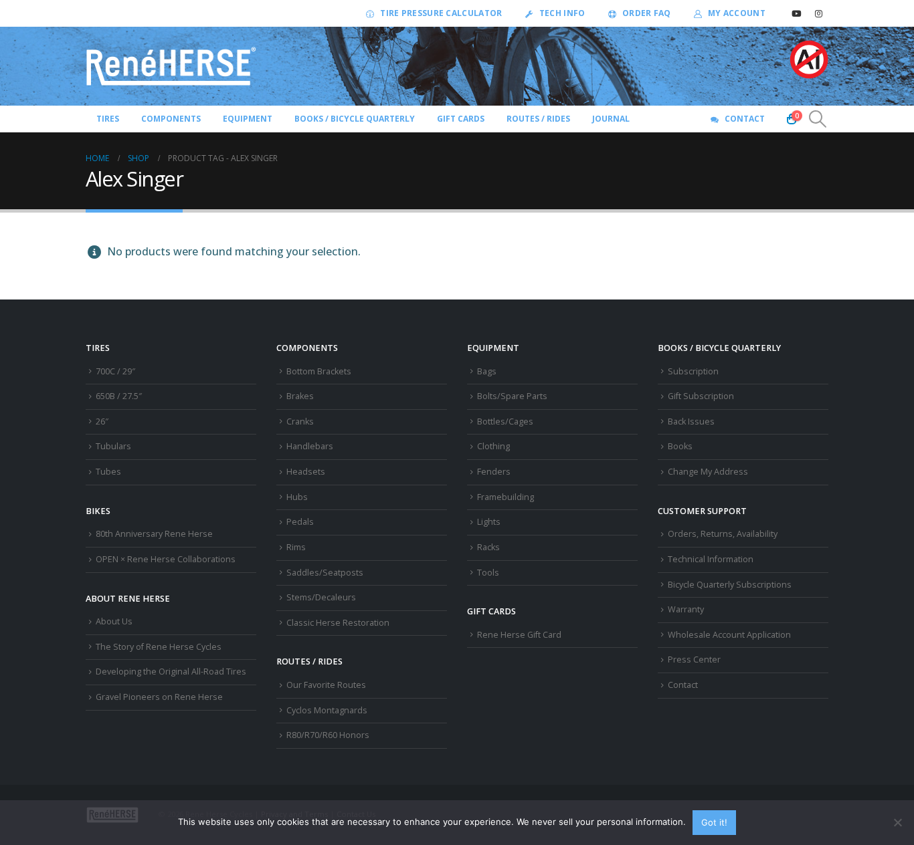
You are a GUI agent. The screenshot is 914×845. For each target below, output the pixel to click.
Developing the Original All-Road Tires (171, 671)
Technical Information (710, 559)
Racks (488, 547)
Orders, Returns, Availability (723, 533)
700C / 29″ (115, 371)
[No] (897, 822)
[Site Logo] (171, 66)
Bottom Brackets (318, 371)
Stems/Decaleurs (321, 597)
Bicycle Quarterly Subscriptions (730, 584)
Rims (296, 547)
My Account (736, 13)
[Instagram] (818, 13)
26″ (102, 421)
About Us (114, 621)
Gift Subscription (701, 396)
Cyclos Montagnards (327, 710)
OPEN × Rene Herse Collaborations (166, 559)
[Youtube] (796, 13)
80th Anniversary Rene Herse (154, 533)
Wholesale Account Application (729, 634)
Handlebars (309, 446)
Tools (488, 572)
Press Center (694, 659)
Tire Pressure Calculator (441, 13)
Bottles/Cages (505, 421)
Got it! (714, 822)
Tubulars (113, 446)
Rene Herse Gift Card (519, 634)
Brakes (300, 396)
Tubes (108, 471)
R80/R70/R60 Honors (327, 735)
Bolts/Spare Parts (512, 396)
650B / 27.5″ (119, 396)
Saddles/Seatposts (324, 572)
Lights (488, 521)
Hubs (297, 497)
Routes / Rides (538, 118)
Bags (486, 371)
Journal (611, 118)
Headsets (305, 471)
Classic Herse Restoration (337, 622)
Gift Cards (460, 118)
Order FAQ (646, 13)
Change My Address (708, 471)
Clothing (493, 446)
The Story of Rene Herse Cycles (158, 646)
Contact (745, 118)
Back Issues (691, 421)
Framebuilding (505, 497)
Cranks (300, 421)
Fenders (494, 471)
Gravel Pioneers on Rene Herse (159, 697)
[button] (818, 119)
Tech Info (562, 13)
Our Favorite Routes (326, 685)
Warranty (686, 609)
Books (680, 446)
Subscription (693, 371)
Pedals (300, 521)
